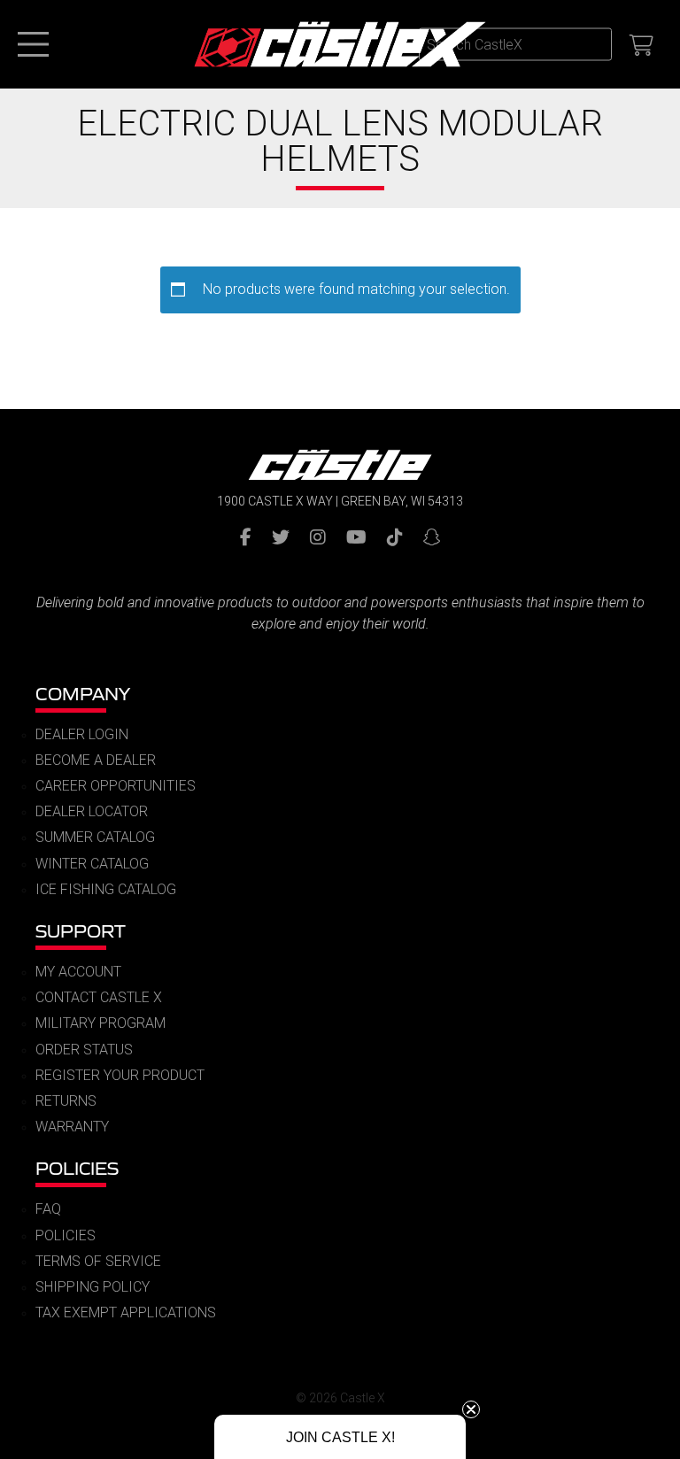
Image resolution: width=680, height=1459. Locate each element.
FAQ (48, 1208)
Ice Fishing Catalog (105, 889)
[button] (340, 1437)
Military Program (100, 1023)
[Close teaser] (471, 1409)
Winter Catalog (92, 863)
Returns (66, 1100)
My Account (78, 971)
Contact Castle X (98, 997)
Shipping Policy (92, 1286)
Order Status (84, 1049)
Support (80, 931)
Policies (77, 1168)
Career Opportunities (115, 785)
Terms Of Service (98, 1261)
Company (82, 694)
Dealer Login (81, 734)
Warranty (72, 1126)
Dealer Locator (91, 811)
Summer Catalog (95, 837)
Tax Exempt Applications (125, 1312)
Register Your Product (120, 1075)
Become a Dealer (95, 760)
